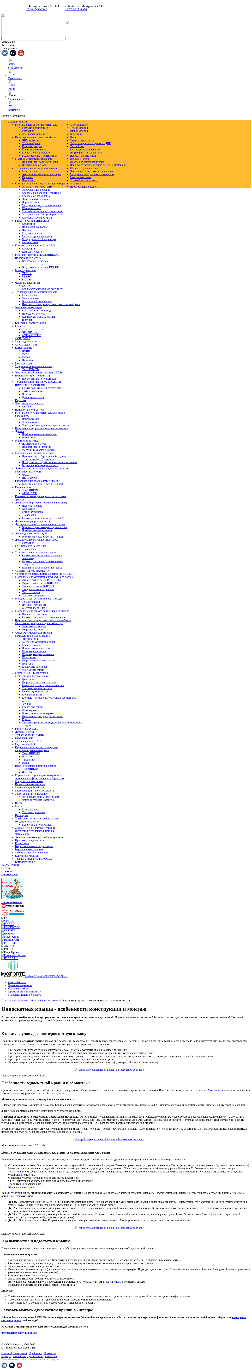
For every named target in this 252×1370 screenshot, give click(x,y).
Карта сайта (51, 1356)
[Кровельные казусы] (12, 899)
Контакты (14, 109)
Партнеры (6, 1356)
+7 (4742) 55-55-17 (36, 9)
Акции (12, 88)
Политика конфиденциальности (28, 1356)
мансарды (115, 1281)
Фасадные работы (18, 988)
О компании (15, 67)
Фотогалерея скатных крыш (19, 1332)
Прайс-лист (15, 78)
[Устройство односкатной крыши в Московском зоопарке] (126, 1069)
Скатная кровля (49, 1000)
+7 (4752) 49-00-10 (76, 9)
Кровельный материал (21, 1187)
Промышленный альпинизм (24, 991)
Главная (6, 1000)
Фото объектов (17, 982)
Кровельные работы (20, 985)
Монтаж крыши (217, 1090)
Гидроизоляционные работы (24, 994)
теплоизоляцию (17, 1171)
